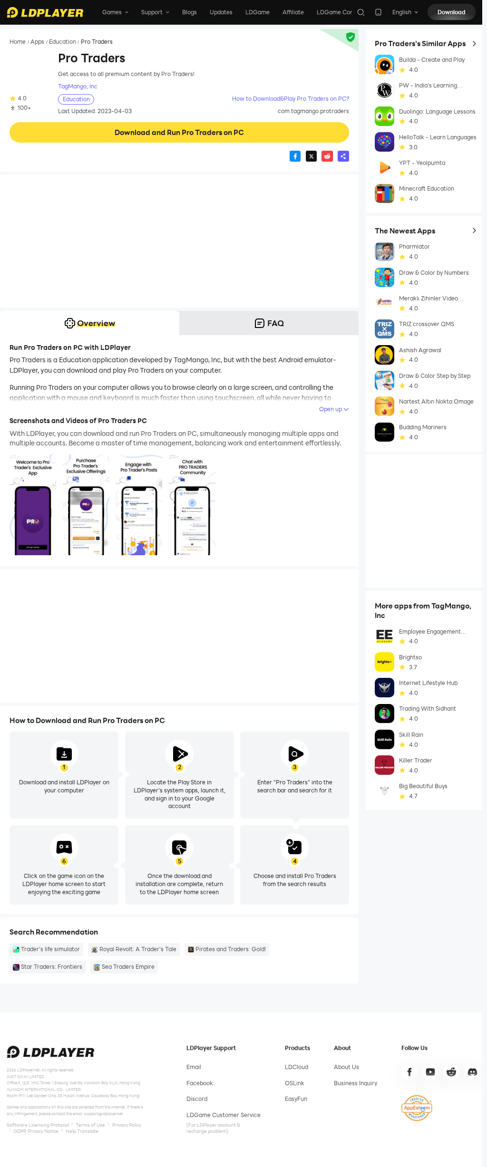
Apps (37, 42)
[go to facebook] (409, 1072)
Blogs (189, 12)
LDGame (257, 12)
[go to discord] (473, 1072)
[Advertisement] (179, 241)
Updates (221, 12)
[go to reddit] (451, 1072)
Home (18, 42)
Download (452, 12)
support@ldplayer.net (103, 1113)
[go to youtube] (430, 1072)
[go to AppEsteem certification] (416, 1108)
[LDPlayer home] (45, 12)
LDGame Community (345, 12)
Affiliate (293, 12)
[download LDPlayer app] (378, 12)
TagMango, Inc (77, 86)
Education (62, 42)
